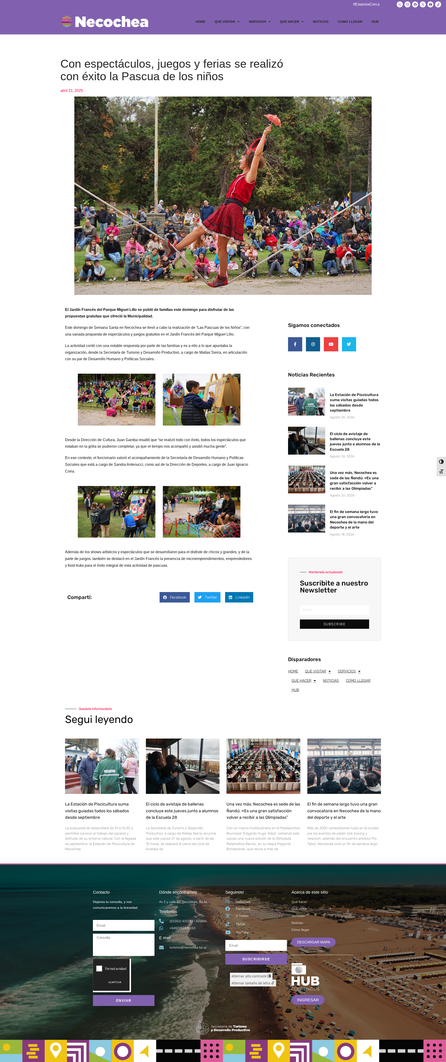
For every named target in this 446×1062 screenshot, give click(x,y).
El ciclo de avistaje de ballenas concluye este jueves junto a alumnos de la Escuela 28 (182, 811)
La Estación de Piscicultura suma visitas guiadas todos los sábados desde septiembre (97, 811)
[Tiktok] (438, 4)
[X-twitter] (423, 4)
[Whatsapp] (400, 4)
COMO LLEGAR (350, 21)
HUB (375, 21)
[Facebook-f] (295, 344)
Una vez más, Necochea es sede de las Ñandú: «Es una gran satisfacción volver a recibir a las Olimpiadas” (263, 811)
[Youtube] (430, 4)
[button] (175, 597)
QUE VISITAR (225, 21)
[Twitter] (349, 344)
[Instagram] (407, 4)
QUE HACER (289, 21)
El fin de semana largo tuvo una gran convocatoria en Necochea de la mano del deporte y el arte (344, 811)
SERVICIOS (257, 21)
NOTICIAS (320, 21)
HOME (200, 21)
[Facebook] (415, 4)
